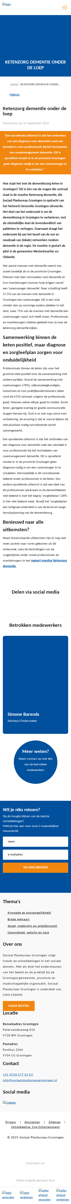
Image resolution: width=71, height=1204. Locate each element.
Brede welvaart (19, 919)
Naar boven (19, 1006)
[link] (26, 1195)
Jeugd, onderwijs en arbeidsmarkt (32, 926)
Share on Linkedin (29, 577)
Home (14, 84)
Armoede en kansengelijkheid (29, 912)
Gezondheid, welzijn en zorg (28, 932)
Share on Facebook (7, 577)
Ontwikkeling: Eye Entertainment (35, 1127)
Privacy (10, 1122)
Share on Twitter (18, 577)
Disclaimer (32, 1122)
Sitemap (55, 1122)
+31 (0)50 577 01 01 (18, 1074)
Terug (14, 95)
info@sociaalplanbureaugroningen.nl (30, 1080)
